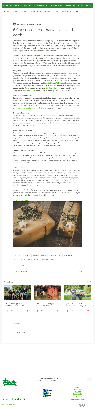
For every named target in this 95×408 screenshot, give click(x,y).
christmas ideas (68, 255)
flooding (47, 11)
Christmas (26, 255)
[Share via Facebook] (14, 266)
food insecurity (66, 11)
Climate (24, 11)
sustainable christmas (39, 255)
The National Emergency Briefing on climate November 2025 (45, 304)
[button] (89, 11)
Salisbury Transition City (14, 398)
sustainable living (55, 255)
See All (89, 282)
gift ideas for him (19, 259)
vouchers (54, 259)
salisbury (17, 255)
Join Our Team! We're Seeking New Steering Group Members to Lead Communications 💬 (77, 304)
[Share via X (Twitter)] (18, 266)
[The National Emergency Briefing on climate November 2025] (47, 292)
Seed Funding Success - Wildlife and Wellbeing (15, 304)
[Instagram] (80, 405)
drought (56, 11)
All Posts (6, 11)
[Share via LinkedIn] (23, 266)
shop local (45, 259)
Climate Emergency (36, 11)
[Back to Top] (89, 379)
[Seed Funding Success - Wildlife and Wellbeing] (17, 292)
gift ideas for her (33, 259)
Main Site (15, 11)
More (76, 11)
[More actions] (81, 24)
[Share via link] (28, 266)
